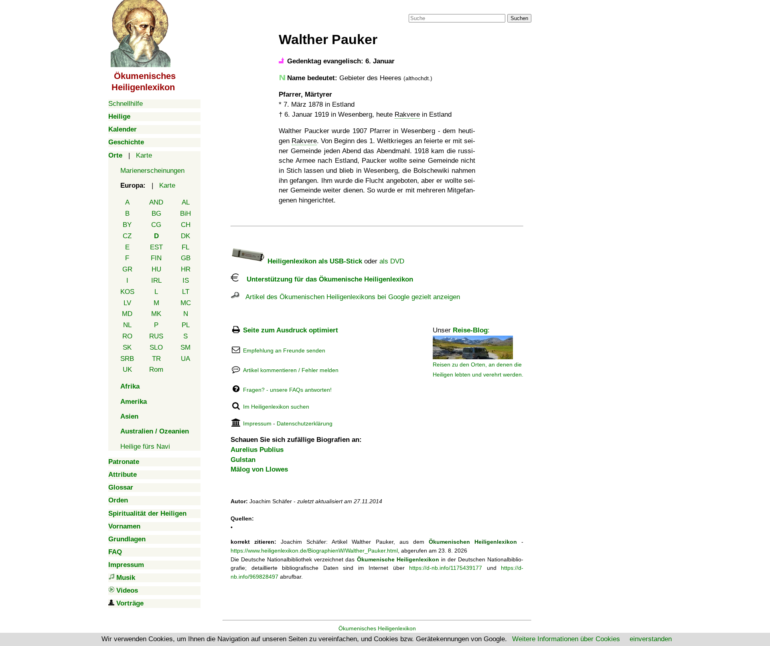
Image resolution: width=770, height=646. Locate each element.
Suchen (519, 18)
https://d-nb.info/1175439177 (445, 568)
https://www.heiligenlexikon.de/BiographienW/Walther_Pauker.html (314, 550)
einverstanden (651, 639)
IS (185, 280)
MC (185, 303)
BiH (185, 213)
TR (156, 358)
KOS (127, 292)
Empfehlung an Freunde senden (284, 350)
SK (127, 347)
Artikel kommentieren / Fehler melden (290, 370)
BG (156, 213)
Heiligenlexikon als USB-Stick (313, 261)
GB (185, 258)
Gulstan (243, 460)
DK (185, 236)
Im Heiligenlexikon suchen (276, 406)
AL (186, 202)
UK (127, 369)
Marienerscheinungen (152, 170)
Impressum (257, 423)
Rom (156, 369)
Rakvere (407, 114)
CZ (127, 236)
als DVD (391, 261)
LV (127, 303)
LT (185, 292)
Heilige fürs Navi (145, 446)
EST (156, 247)
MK (156, 314)
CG (156, 225)
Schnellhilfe (125, 103)
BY (127, 225)
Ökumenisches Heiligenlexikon (377, 628)
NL (127, 325)
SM (185, 347)
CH (185, 225)
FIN (156, 258)
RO (127, 336)
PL (186, 325)
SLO (156, 347)
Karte (144, 155)
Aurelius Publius (257, 450)
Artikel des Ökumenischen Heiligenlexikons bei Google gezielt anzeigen (349, 297)
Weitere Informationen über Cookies (566, 639)
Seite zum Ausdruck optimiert (290, 330)
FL (185, 247)
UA (185, 358)
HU (156, 269)
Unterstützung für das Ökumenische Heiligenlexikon (326, 279)
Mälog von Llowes (259, 469)
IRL (156, 280)
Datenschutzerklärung (304, 423)
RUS (156, 336)
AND (156, 202)
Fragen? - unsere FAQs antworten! (287, 390)
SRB (127, 358)
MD (127, 314)
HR (185, 269)
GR (127, 269)
